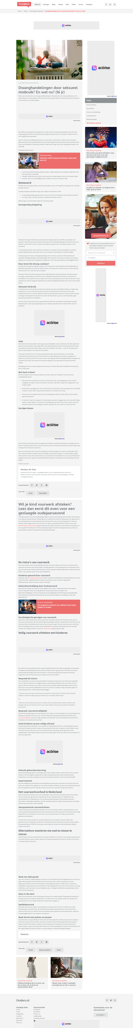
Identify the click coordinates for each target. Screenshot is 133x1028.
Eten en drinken (91, 105)
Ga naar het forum (100, 236)
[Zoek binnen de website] (106, 4)
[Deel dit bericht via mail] (46, 485)
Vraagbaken (20, 1014)
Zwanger (46, 4)
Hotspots (89, 4)
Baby (53, 4)
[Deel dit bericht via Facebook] (32, 485)
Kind (67, 4)
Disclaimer (36, 1012)
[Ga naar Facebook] (107, 1000)
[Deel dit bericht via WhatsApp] (41, 485)
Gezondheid (90, 108)
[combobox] (100, 253)
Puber (74, 4)
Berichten (19, 1020)
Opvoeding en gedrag (36, 11)
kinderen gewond (35, 578)
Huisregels (36, 1009)
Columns (19, 1016)
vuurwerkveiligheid (24, 718)
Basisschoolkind (44, 950)
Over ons (19, 1022)
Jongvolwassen (91, 116)
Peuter (60, 4)
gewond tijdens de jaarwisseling (28, 525)
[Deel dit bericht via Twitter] (36, 485)
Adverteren (19, 1018)
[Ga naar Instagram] (115, 1000)
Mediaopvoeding (45, 155)
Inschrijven (100, 1015)
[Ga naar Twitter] (111, 1000)
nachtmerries (47, 628)
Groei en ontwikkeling (45, 602)
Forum (81, 4)
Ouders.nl (22, 1000)
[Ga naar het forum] (110, 4)
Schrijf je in (101, 263)
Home (20, 11)
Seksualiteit (43, 493)
